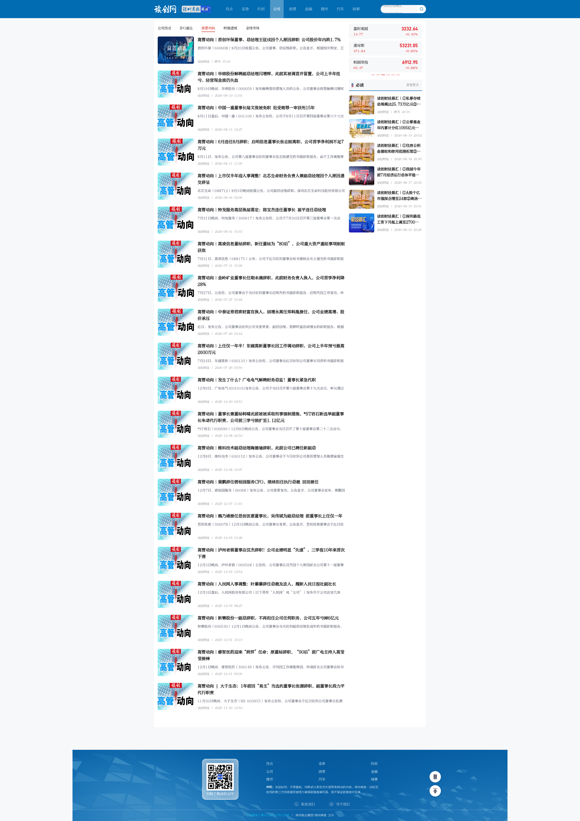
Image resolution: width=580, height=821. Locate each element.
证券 (245, 9)
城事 (356, 9)
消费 (292, 9)
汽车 (340, 9)
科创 (261, 9)
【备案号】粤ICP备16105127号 (267, 815)
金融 (308, 9)
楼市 (324, 9)
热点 (229, 9)
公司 (269, 772)
